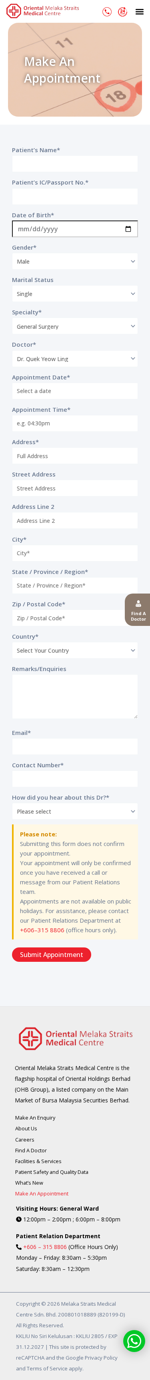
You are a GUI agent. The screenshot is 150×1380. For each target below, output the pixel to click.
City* (19, 539)
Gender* (24, 247)
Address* (25, 442)
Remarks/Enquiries (39, 669)
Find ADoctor (138, 616)
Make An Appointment (41, 1193)
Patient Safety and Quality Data (51, 1171)
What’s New (29, 1182)
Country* (25, 636)
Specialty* (27, 312)
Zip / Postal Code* (38, 604)
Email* (21, 733)
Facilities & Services (38, 1161)
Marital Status (33, 280)
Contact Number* (38, 765)
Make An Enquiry (35, 1117)
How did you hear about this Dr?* (60, 797)
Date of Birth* (33, 215)
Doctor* (24, 344)
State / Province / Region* (50, 572)
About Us (26, 1128)
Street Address (34, 474)
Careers (24, 1139)
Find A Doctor (31, 1150)
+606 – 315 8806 (45, 1247)
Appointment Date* (41, 377)
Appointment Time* (41, 409)
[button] (139, 11)
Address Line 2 (33, 506)
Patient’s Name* (36, 150)
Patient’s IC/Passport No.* (50, 182)
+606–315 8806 (42, 930)
